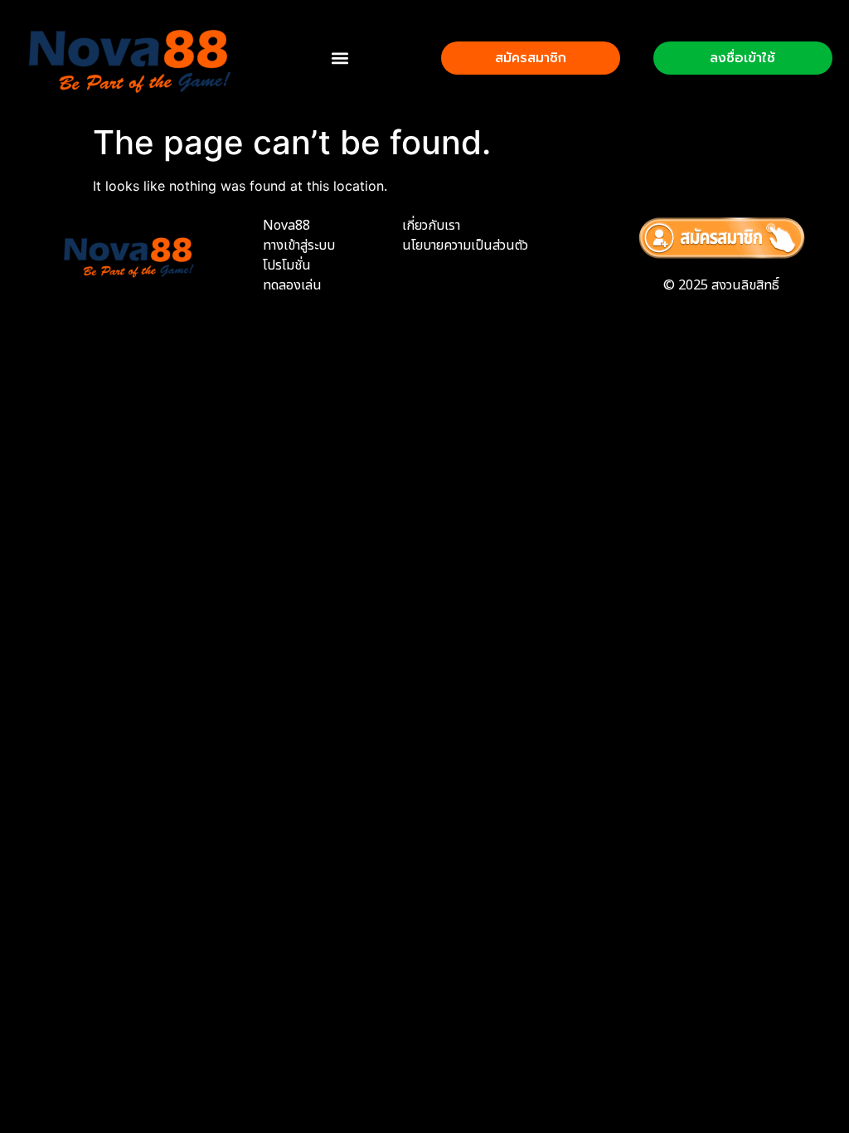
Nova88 (286, 226)
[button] (339, 57)
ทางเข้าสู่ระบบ (299, 245)
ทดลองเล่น (292, 285)
